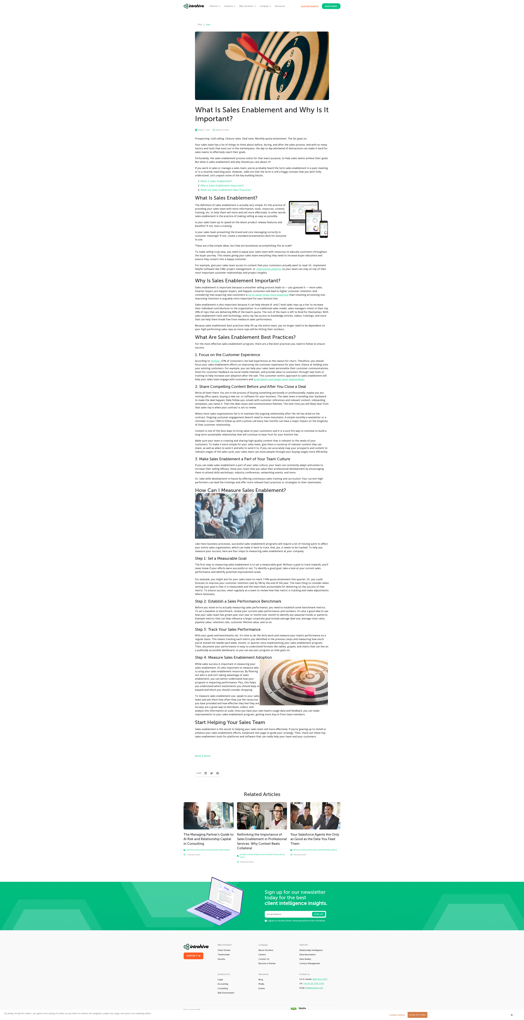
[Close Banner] (512, 1015)
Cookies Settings (397, 1015)
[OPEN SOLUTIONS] (235, 6)
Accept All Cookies (417, 1015)
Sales (208, 24)
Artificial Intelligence (196, 850)
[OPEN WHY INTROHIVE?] (255, 6)
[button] (206, 773)
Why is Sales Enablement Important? (222, 185)
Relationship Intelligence (218, 850)
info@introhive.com (314, 988)
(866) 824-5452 (319, 979)
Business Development (250, 854)
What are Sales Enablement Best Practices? (225, 189)
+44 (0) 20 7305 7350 (313, 983)
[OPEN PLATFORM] (220, 6)
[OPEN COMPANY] (270, 6)
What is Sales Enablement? (216, 181)
